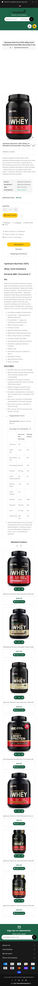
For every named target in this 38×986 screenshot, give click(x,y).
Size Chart (29, 223)
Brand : (6, 182)
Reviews (19, 249)
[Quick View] (22, 589)
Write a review (9, 152)
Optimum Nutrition (21, 48)
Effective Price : (8, 199)
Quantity (6, 206)
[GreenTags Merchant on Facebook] (15, 980)
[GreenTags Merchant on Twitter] (12, 980)
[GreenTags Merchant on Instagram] (22, 980)
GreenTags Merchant (25, 977)
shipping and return (18, 254)
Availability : (9, 190)
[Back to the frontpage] (10, 48)
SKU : (6, 187)
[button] (21, 215)
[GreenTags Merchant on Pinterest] (19, 980)
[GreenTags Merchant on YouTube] (25, 980)
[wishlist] (15, 589)
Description (19, 244)
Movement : (8, 184)
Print (6, 225)
